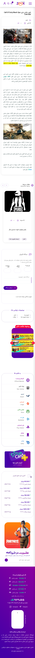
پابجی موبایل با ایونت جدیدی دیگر (17, 230)
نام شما (27, 265)
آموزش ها (26, 315)
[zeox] (20, 3)
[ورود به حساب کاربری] (4, 3)
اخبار (27, 20)
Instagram (15, 607)
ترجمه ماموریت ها (14, 239)
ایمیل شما (18, 266)
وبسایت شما (7, 266)
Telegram (25, 607)
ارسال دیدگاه (9, 288)
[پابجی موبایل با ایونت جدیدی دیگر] (17, 201)
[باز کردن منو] (30, 3)
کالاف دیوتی (6, 76)
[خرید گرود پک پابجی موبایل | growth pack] (23, 343)
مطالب (14, 317)
